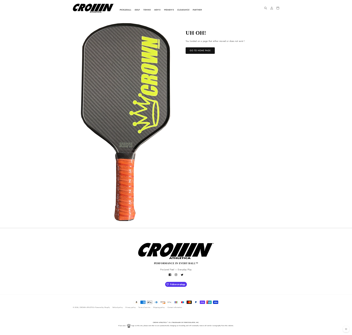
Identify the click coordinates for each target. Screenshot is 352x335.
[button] (266, 8)
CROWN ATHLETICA (87, 307)
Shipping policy (159, 307)
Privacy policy (131, 307)
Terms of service (144, 307)
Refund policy (118, 307)
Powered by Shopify (102, 307)
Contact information (175, 307)
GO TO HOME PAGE (200, 50)
